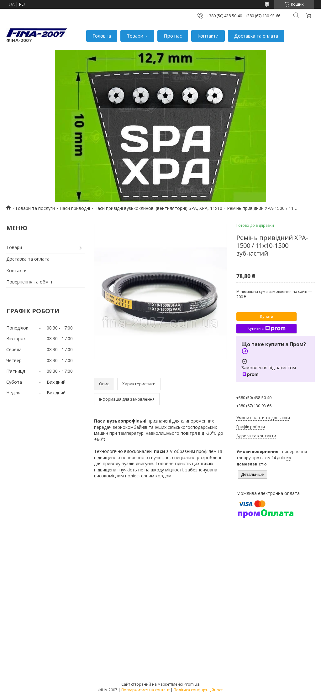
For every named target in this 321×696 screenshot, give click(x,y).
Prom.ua (192, 684)
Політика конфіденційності (199, 690)
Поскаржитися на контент (145, 690)
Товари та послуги (35, 208)
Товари (135, 36)
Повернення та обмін (29, 282)
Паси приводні (75, 208)
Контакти (207, 36)
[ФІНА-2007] (36, 32)
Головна (101, 36)
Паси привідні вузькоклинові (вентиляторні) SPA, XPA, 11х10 (158, 208)
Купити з (255, 328)
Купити (266, 316)
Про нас (173, 36)
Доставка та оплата (256, 36)
